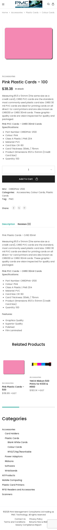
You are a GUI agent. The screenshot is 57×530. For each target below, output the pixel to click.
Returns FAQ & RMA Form (41, 522)
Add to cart (26, 179)
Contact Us (20, 519)
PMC (11, 199)
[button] (24, 358)
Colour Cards (48, 12)
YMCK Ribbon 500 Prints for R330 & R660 (39, 383)
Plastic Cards (32, 12)
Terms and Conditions (14, 522)
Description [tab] (8, 224)
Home (5, 12)
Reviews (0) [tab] (24, 224)
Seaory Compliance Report (28, 524)
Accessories (17, 12)
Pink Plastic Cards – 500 (13, 388)
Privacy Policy (35, 519)
